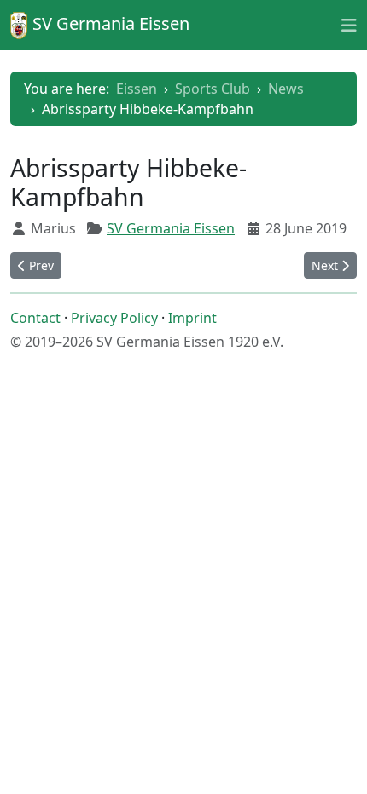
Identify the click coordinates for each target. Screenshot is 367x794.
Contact (35, 317)
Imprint (192, 317)
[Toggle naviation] (349, 25)
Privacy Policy (114, 317)
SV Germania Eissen (171, 228)
